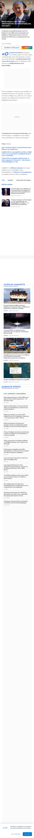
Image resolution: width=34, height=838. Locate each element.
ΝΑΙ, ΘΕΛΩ (27, 834)
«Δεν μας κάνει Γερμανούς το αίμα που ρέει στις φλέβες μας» (16, 458)
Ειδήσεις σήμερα (17, 168)
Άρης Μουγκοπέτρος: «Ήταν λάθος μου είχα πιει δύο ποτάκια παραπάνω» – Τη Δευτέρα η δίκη (16, 399)
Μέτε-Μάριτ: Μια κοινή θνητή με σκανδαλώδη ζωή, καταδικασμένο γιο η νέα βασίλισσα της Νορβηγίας (16, 485)
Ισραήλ (11, 180)
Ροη (5, 393)
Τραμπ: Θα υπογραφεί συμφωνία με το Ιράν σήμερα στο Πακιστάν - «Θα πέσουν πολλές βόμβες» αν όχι (16, 160)
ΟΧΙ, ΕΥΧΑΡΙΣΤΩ (15, 834)
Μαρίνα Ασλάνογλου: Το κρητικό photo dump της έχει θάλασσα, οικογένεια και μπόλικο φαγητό (16, 407)
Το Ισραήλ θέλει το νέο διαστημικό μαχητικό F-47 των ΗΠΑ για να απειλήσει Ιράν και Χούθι (16, 332)
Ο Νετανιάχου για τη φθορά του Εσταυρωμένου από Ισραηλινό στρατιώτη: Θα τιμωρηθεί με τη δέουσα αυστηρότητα (21, 191)
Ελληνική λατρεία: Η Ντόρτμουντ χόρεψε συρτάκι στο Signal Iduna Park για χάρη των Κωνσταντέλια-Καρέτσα (15, 425)
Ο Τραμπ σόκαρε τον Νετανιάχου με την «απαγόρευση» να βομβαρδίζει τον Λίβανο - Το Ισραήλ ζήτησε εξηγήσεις (21, 202)
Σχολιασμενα (21, 393)
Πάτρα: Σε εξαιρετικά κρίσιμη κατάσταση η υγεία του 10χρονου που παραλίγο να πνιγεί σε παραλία (16, 433)
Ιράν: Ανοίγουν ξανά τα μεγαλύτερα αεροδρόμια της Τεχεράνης (17, 148)
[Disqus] (17, 233)
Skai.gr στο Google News (23, 172)
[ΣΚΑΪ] (17, 2)
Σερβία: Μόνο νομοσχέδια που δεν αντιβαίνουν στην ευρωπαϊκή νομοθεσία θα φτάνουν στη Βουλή (17, 153)
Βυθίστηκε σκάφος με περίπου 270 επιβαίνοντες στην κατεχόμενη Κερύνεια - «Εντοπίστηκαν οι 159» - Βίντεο (16, 416)
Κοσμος (6, 310)
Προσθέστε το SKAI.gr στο (16, 47)
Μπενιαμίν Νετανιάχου (24, 180)
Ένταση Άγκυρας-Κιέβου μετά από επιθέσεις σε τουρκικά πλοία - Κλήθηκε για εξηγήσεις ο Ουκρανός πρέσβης (17, 307)
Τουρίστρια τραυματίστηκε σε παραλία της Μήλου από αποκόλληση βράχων (16, 502)
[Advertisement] (17, 271)
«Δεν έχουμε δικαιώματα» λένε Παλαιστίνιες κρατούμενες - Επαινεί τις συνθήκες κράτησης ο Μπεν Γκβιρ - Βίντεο (16, 467)
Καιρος (27, 2)
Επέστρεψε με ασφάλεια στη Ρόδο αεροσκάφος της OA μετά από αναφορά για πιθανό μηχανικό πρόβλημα (16, 451)
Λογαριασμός (31, 2)
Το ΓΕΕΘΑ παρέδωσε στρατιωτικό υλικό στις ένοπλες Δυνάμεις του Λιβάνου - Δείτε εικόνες (16, 477)
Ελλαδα (6, 382)
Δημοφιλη (11, 393)
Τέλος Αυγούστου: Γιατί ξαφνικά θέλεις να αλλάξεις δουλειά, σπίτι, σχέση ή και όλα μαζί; (16, 442)
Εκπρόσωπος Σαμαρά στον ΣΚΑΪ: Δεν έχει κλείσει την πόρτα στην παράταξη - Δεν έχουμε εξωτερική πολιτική (16, 494)
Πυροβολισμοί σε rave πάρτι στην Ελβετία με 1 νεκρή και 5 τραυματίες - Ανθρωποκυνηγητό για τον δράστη (16, 356)
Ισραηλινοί (13, 52)
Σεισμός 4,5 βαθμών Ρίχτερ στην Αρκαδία (16, 379)
